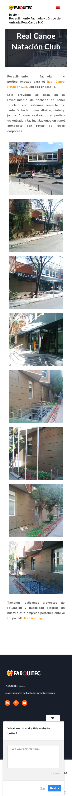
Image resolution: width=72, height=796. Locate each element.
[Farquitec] (20, 8)
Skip (42, 788)
